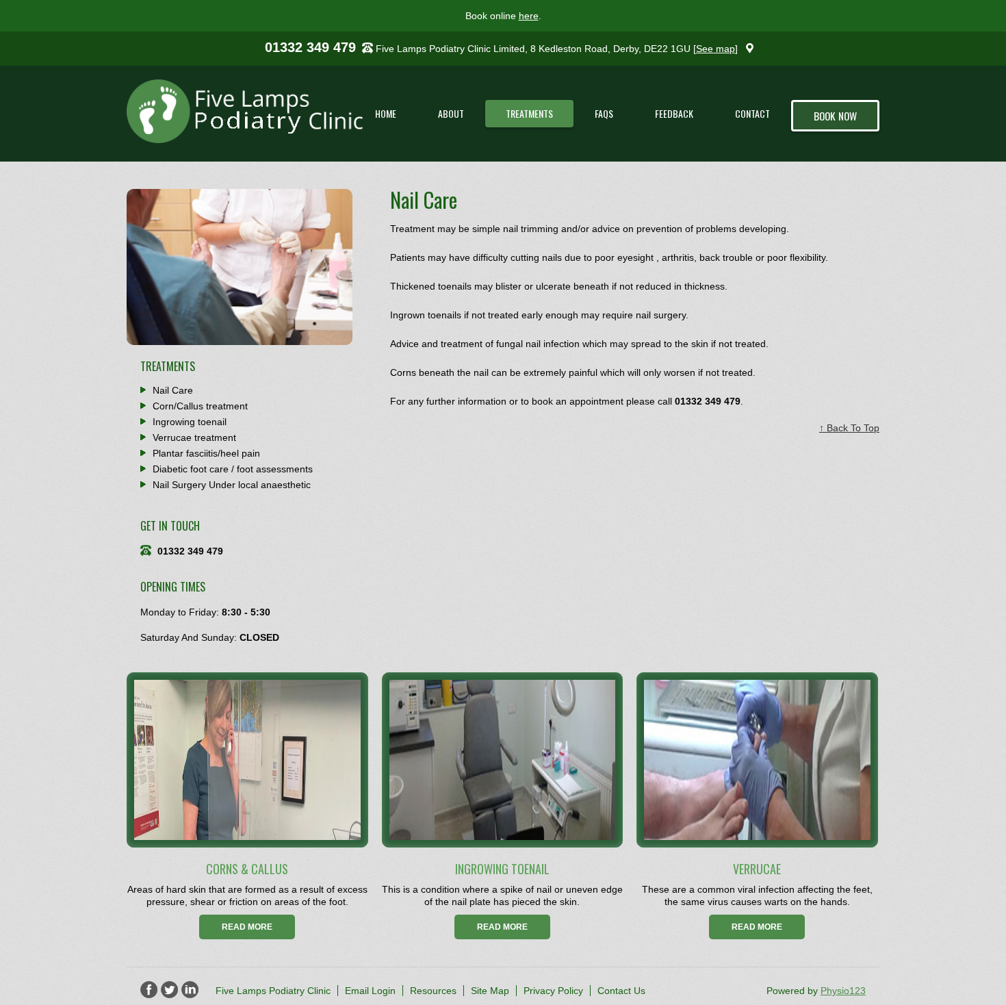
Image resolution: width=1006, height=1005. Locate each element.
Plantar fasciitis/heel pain (206, 453)
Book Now (835, 115)
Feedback (674, 113)
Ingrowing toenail (190, 421)
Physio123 (843, 990)
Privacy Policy (553, 990)
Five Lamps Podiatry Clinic (273, 990)
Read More (247, 927)
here (529, 15)
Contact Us (621, 990)
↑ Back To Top (849, 427)
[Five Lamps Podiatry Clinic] (258, 111)
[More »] (247, 760)
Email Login (370, 990)
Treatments (529, 113)
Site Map (490, 990)
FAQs (604, 113)
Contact (752, 113)
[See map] (715, 48)
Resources (433, 990)
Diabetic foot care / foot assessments (233, 468)
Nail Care (173, 390)
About (451, 113)
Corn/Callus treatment (200, 405)
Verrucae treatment (194, 437)
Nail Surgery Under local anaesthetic (232, 484)
